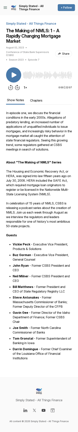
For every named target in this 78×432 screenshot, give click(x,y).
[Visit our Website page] (53, 410)
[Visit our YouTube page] (43, 410)
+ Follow (66, 7)
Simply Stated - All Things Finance (31, 7)
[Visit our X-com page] (34, 410)
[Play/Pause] (13, 75)
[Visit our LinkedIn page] (25, 410)
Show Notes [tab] (15, 100)
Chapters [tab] (36, 100)
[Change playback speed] (25, 87)
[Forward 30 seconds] (17, 87)
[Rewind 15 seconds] (10, 87)
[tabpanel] (39, 238)
